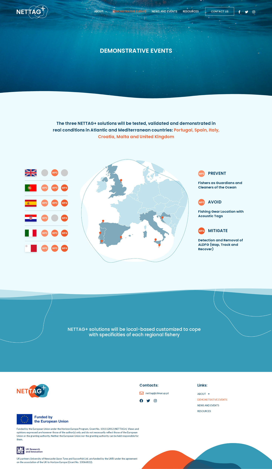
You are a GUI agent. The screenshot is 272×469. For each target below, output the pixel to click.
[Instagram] (253, 12)
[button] (105, 11)
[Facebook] (239, 12)
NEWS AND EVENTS (164, 11)
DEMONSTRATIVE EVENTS (129, 11)
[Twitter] (246, 12)
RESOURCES (191, 11)
